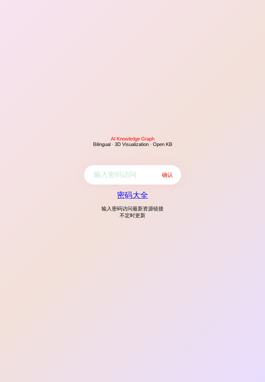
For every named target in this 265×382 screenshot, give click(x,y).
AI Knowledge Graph (132, 138)
